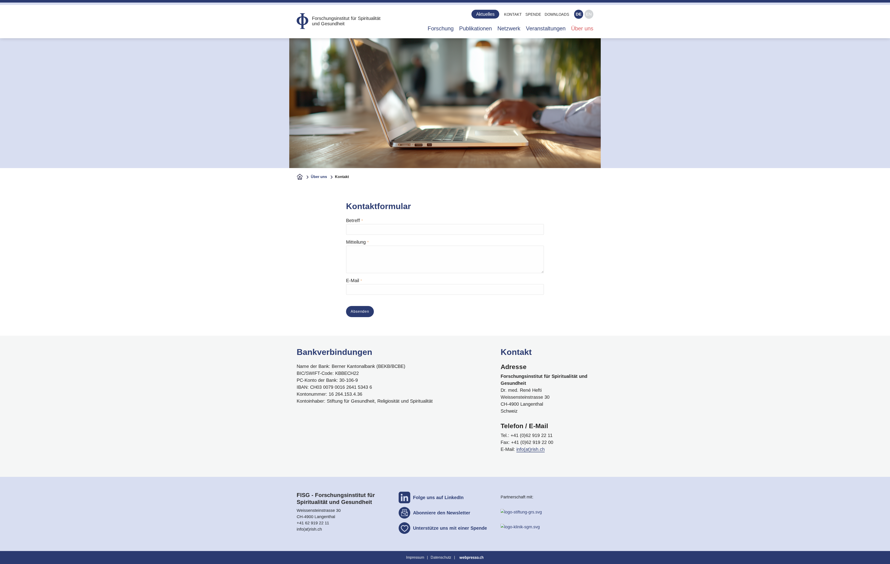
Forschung (441, 28)
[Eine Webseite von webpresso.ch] (471, 557)
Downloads (557, 14)
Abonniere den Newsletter (441, 512)
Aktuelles (485, 14)
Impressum (415, 557)
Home (300, 176)
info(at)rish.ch (530, 449)
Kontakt (513, 14)
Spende (533, 14)
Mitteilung (356, 242)
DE (579, 14)
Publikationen (475, 28)
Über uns (582, 28)
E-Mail (352, 280)
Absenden (360, 311)
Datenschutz (441, 557)
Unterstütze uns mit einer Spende (450, 528)
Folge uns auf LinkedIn (438, 497)
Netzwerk (508, 28)
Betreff (353, 220)
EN (589, 14)
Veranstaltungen (546, 28)
